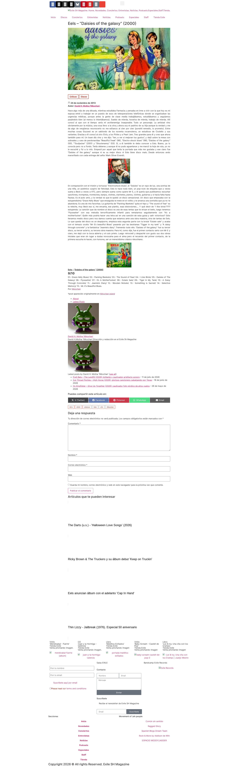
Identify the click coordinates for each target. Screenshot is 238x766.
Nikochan (76, 289)
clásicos (87, 407)
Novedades (83, 726)
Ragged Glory (154, 726)
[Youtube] (90, 4)
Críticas (73, 96)
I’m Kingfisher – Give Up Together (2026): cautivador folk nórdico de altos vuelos (111, 386)
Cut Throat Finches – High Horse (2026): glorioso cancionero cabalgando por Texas (112, 380)
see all (113, 374)
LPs (101, 407)
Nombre (72, 455)
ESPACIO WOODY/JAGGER (154, 740)
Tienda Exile (159, 17)
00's (71, 407)
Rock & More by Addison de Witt (154, 735)
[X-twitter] (59, 4)
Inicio (53, 17)
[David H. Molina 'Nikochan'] (83, 333)
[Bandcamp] (96, 4)
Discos (64, 17)
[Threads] (71, 4)
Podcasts (119, 17)
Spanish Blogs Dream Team (154, 731)
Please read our (68, 689)
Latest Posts (79, 301)
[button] (122, 3)
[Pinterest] (84, 4)
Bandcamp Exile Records (155, 662)
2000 (78, 407)
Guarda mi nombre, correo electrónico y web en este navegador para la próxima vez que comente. (116, 485)
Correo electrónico (77, 465)
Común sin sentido (154, 721)
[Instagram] (65, 4)
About (76, 298)
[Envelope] (102, 4)
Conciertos (77, 17)
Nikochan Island (107, 293)
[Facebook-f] (53, 4)
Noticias (106, 17)
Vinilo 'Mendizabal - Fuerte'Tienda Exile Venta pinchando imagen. (61, 645)
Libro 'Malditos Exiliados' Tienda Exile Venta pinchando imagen (117, 645)
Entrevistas (92, 17)
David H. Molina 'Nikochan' (87, 106)
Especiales (134, 17)
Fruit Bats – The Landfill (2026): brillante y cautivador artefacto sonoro (106, 377)
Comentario (74, 423)
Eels (95, 407)
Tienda (83, 759)
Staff (146, 17)
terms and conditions (76, 688)
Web (70, 475)
